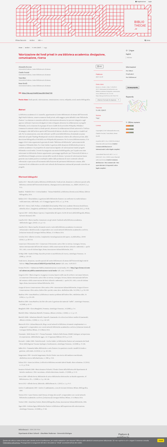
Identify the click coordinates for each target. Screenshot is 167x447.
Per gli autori (130, 74)
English (128, 54)
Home (20, 47)
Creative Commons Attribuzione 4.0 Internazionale (106, 146)
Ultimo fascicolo (20, 40)
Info (39, 40)
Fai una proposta (132, 87)
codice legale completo (112, 149)
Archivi (32, 40)
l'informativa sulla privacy (11, 443)
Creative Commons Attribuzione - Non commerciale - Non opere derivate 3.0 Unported (107, 162)
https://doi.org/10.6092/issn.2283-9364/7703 (37, 93)
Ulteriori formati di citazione (106, 100)
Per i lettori (129, 71)
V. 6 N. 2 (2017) (36, 47)
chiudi (161, 440)
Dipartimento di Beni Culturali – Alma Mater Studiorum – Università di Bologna (45, 433)
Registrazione (141, 1)
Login (150, 1)
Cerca (148, 40)
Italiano (129, 57)
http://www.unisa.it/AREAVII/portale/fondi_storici (43, 264)
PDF (100, 66)
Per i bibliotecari (131, 77)
